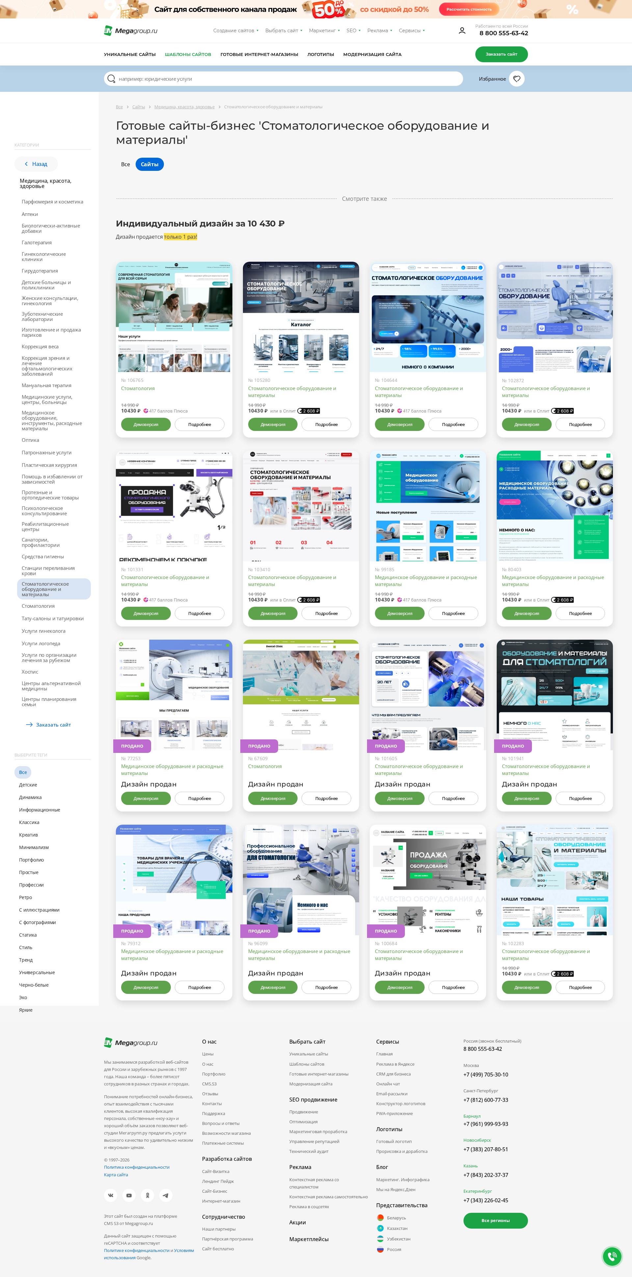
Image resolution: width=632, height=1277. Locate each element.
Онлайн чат (388, 1084)
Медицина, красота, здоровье (45, 183)
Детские (28, 785)
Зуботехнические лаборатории (42, 316)
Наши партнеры (219, 1229)
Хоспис (30, 671)
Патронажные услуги (46, 452)
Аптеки (30, 214)
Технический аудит (309, 1151)
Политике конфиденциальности (137, 1250)
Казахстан (397, 1228)
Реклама (377, 31)
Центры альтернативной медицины (51, 686)
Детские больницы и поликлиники (46, 285)
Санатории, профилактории (41, 542)
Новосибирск (477, 1140)
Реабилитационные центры (45, 526)
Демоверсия (146, 424)
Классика (29, 822)
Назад (39, 164)
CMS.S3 (209, 1084)
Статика (28, 935)
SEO (351, 31)
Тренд (26, 960)
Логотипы (320, 54)
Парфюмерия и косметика (52, 201)
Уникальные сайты (130, 54)
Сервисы (410, 31)
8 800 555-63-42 (504, 33)
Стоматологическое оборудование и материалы (45, 589)
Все (23, 772)
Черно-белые (34, 985)
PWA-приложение (394, 1113)
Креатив (28, 835)
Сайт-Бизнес (214, 1191)
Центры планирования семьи (49, 701)
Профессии (31, 885)
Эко (23, 997)
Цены (208, 1054)
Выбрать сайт (281, 31)
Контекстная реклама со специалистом (314, 1183)
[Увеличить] (220, 344)
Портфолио (31, 860)
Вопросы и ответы (221, 1123)
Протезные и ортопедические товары (50, 495)
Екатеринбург (477, 1191)
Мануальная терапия (46, 385)
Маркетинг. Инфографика (403, 1180)
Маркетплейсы (309, 1239)
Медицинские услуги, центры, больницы (47, 399)
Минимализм (34, 847)
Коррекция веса (40, 346)
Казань (470, 1166)
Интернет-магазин (221, 1201)
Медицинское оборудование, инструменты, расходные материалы (52, 420)
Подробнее (199, 424)
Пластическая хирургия (49, 465)
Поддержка (213, 1113)
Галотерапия (37, 242)
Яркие (26, 1010)
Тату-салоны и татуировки (53, 618)
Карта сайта (116, 1175)
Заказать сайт (501, 54)
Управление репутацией (314, 1141)
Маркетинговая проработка (318, 1131)
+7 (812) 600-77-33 (485, 1100)
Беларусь (396, 1218)
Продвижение (303, 1112)
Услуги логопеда (41, 643)
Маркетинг (322, 31)
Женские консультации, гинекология (50, 300)
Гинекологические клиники (44, 256)
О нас (207, 1064)
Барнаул (472, 1116)
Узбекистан (398, 1239)
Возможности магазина (226, 1133)
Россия (394, 1249)
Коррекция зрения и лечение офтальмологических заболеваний (47, 366)
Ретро (25, 897)
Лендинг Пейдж (218, 1181)
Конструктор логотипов (400, 1103)
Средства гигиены (43, 556)
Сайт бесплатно (218, 1249)
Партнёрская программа (227, 1239)
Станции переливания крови (48, 570)
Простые (29, 872)
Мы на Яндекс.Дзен (395, 1189)
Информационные (39, 810)
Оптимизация (303, 1122)
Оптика (30, 440)
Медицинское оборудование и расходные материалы (426, 580)
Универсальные (37, 972)
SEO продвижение (313, 1099)
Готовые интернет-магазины (259, 54)
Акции (297, 1222)
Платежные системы (223, 1143)
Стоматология (38, 605)
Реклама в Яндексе (395, 1064)
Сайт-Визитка (215, 1171)
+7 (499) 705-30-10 (485, 1074)
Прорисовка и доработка (402, 1151)
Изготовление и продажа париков (51, 332)
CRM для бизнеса (393, 1074)
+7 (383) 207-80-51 (485, 1149)
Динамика (30, 797)
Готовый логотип (394, 1141)
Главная (384, 1054)
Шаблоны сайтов (188, 54)
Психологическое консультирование (44, 511)
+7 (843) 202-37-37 (485, 1175)
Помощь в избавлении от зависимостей (52, 479)
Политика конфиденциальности (137, 1167)
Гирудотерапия (40, 270)
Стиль (25, 947)
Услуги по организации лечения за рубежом (49, 657)
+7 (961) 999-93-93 (485, 1124)
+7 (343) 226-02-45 (485, 1200)
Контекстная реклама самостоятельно (328, 1197)
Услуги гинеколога (44, 630)
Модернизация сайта (372, 54)
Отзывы (210, 1094)
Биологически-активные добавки (51, 228)
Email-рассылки (392, 1094)
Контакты (212, 1103)
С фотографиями (37, 922)
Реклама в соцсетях (309, 1207)
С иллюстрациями (39, 910)
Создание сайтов (234, 31)
